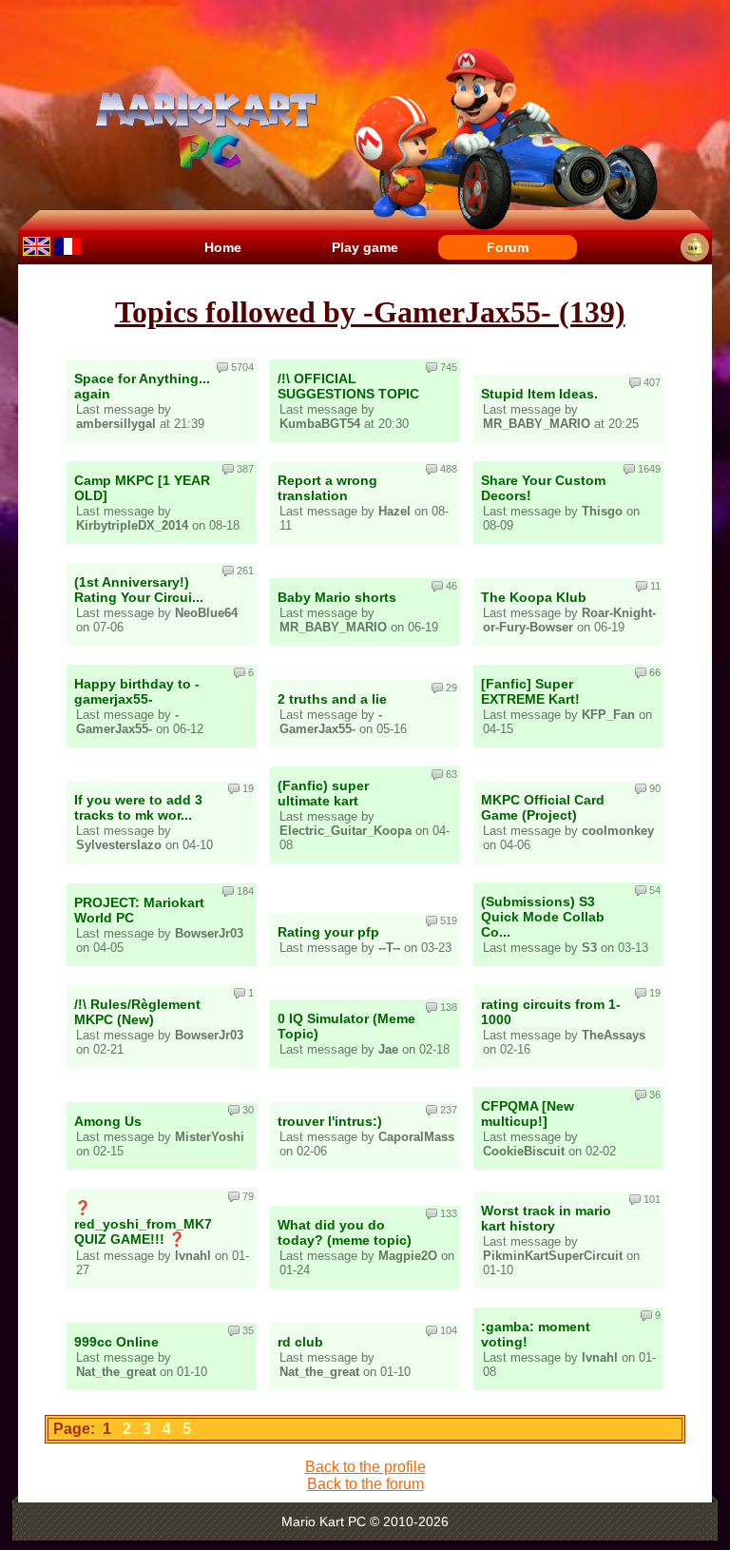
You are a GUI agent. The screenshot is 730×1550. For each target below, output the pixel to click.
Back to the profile (365, 1467)
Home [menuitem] (222, 247)
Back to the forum (365, 1484)
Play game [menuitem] (365, 247)
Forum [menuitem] (507, 247)
